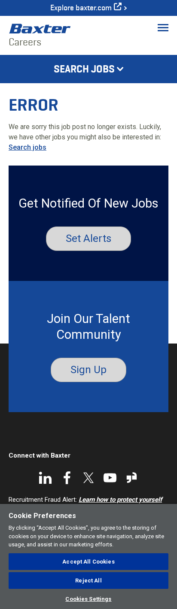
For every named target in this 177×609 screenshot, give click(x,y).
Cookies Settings (88, 599)
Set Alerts (88, 238)
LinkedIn (45, 477)
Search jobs (27, 147)
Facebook (67, 477)
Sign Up (88, 370)
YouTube (110, 477)
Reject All (88, 580)
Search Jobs (84, 69)
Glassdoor (131, 477)
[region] (88, 556)
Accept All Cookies (88, 561)
